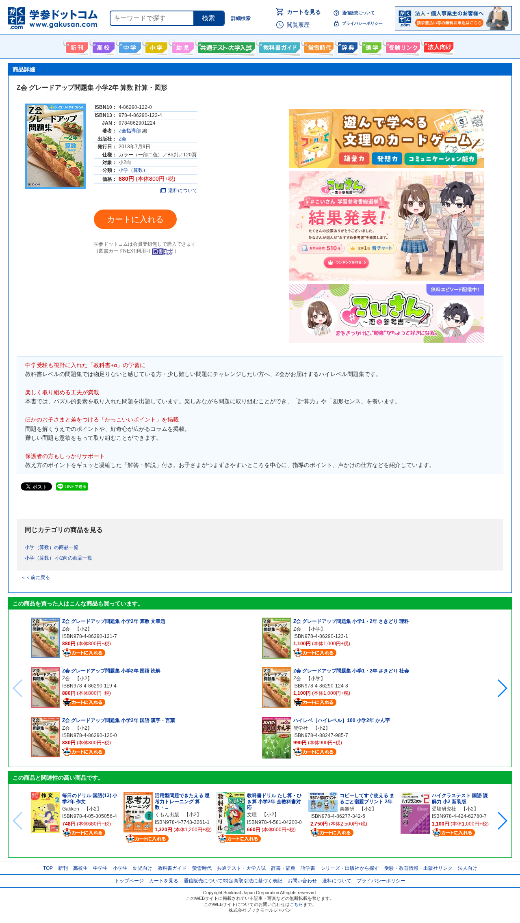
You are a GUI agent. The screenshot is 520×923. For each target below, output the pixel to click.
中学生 (100, 868)
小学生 (120, 868)
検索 (208, 18)
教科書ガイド (278, 46)
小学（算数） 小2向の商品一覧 (58, 558)
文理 (252, 814)
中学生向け (129, 46)
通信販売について (358, 13)
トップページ (129, 881)
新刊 (63, 868)
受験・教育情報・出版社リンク (418, 868)
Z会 (122, 139)
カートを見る (304, 12)
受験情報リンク (402, 46)
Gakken (70, 809)
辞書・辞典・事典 (347, 46)
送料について (182, 190)
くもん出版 (167, 814)
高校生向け (102, 46)
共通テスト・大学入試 (225, 46)
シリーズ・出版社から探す (350, 868)
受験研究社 (444, 809)
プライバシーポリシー (362, 23)
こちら (296, 904)
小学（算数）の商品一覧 (51, 547)
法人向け (438, 46)
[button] (501, 688)
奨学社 (300, 728)
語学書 (371, 46)
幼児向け (182, 46)
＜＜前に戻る (35, 577)
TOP (48, 868)
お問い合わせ (302, 881)
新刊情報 (76, 46)
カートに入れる (135, 219)
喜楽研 (347, 809)
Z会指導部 (130, 131)
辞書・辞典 (283, 868)
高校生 (80, 868)
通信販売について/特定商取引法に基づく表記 (233, 881)
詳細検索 (241, 18)
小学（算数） (133, 170)
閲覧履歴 (298, 25)
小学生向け (155, 46)
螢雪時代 (318, 46)
